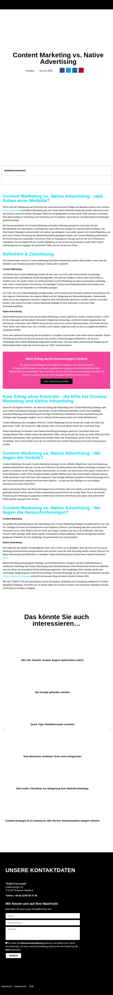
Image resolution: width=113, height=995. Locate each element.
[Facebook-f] (108, 979)
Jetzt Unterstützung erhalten (56, 381)
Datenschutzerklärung (32, 943)
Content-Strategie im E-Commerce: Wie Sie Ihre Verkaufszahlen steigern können (52, 820)
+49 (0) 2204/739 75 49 (25, 895)
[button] (85, 4)
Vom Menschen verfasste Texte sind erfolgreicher (52, 756)
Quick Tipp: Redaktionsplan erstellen (52, 724)
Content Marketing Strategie (16, 576)
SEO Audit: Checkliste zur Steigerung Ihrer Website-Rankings (52, 788)
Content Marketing (12, 210)
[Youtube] (108, 985)
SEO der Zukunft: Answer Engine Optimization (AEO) (52, 660)
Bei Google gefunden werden (52, 692)
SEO (5, 558)
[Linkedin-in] (108, 982)
